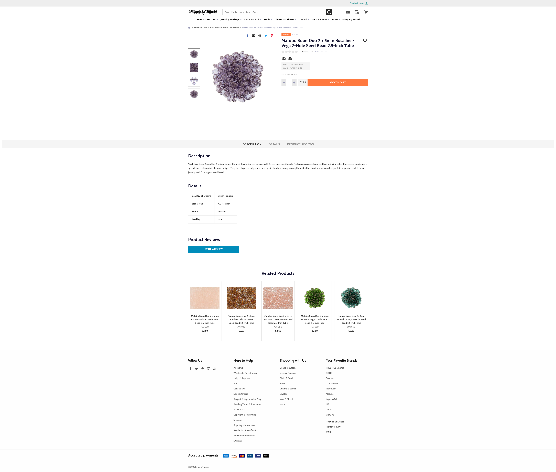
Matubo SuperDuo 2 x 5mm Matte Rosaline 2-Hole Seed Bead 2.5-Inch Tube (205, 319)
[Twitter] (265, 35)
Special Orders (241, 393)
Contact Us (239, 388)
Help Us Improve (242, 378)
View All (330, 414)
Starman (330, 378)
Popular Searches (335, 421)
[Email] (253, 35)
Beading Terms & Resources (247, 404)
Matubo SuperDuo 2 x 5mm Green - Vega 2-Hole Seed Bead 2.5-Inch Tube (315, 319)
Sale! (336, 12)
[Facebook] (247, 35)
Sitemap (238, 440)
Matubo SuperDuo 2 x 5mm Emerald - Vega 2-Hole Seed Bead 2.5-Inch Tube (351, 319)
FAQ (236, 383)
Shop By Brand (351, 19)
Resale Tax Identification (246, 430)
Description (252, 144)
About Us (238, 367)
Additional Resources (244, 435)
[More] (217, 19)
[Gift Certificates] (348, 12)
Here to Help (243, 360)
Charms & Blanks (284, 19)
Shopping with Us (293, 360)
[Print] (259, 35)
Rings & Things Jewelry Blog (247, 399)
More (335, 19)
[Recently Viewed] (357, 12)
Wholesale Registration (245, 373)
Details (274, 144)
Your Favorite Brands (341, 360)
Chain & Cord (251, 19)
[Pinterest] (272, 35)
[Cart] (366, 12)
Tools (267, 19)
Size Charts (239, 409)
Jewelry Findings (230, 19)
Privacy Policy (333, 426)
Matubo (295, 34)
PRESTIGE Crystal (335, 367)
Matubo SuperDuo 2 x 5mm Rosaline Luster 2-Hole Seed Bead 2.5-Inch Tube (278, 319)
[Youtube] (215, 368)
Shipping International (244, 425)
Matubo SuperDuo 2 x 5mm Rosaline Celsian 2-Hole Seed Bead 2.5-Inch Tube (241, 319)
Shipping (238, 420)
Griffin (329, 409)
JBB (327, 404)
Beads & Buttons (206, 19)
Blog (328, 431)
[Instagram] (209, 368)
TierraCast (331, 388)
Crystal (303, 19)
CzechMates (332, 383)
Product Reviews (300, 144)
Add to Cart (337, 82)
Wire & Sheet (319, 19)
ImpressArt (331, 399)
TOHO (329, 373)
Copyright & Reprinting (245, 414)
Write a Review (321, 52)
